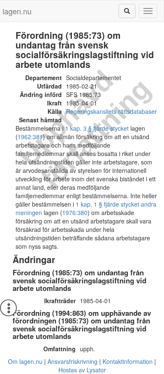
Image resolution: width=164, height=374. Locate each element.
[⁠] (127, 11)
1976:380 (74, 212)
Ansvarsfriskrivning (73, 361)
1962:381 (30, 136)
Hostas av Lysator (82, 370)
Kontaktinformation (128, 361)
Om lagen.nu (25, 361)
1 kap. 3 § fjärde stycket (97, 128)
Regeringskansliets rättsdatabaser (111, 111)
